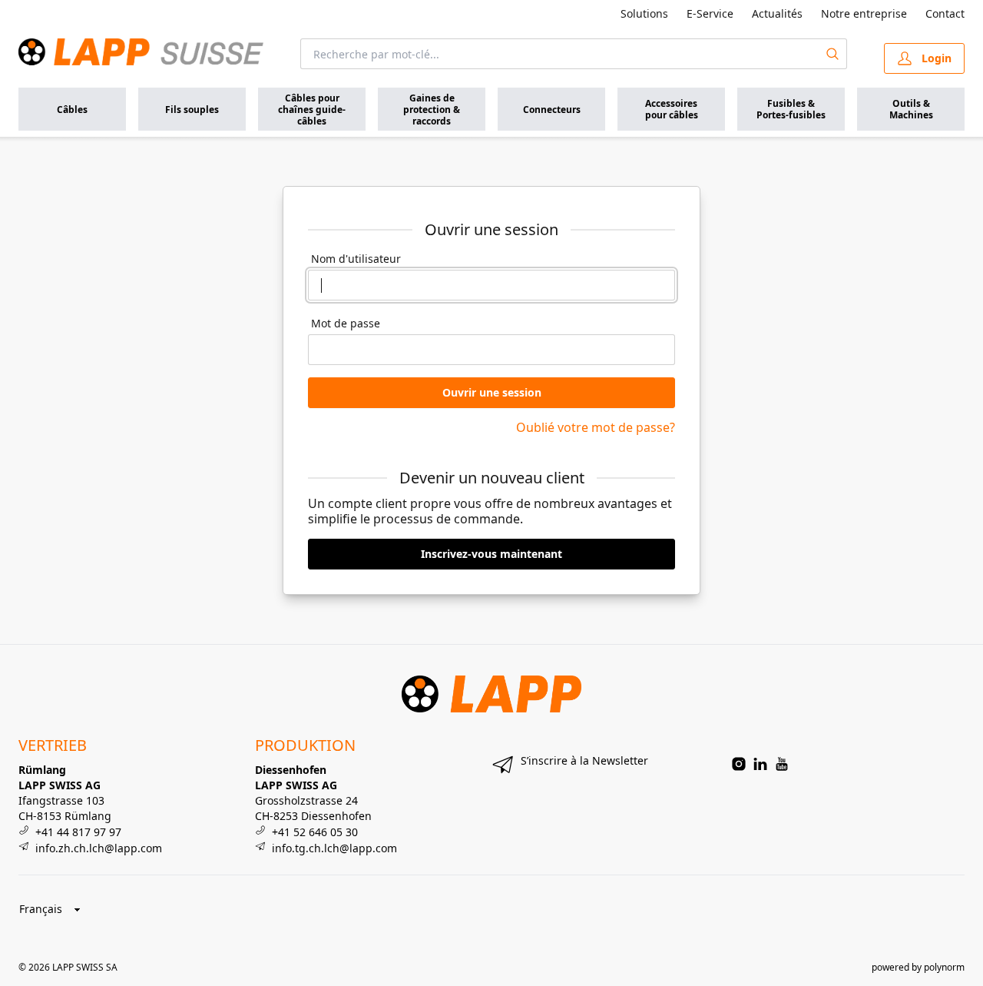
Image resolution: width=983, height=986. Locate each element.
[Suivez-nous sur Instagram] (739, 764)
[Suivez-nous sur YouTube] (782, 764)
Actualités (777, 13)
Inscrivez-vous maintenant (491, 553)
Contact (945, 13)
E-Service (710, 13)
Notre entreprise (864, 13)
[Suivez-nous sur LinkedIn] (760, 764)
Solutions (644, 13)
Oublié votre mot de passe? (595, 427)
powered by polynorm (918, 967)
